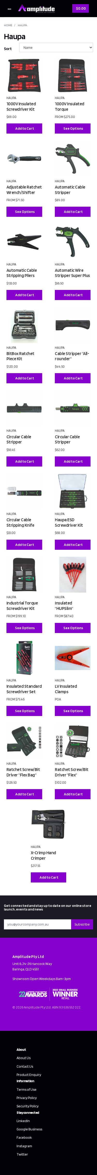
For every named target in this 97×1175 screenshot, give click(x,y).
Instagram (24, 1146)
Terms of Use (26, 1089)
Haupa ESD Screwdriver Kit (69, 522)
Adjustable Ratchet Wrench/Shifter (24, 189)
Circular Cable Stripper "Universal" (67, 442)
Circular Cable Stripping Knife (20, 522)
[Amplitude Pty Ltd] (35, 7)
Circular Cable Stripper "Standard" (18, 442)
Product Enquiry (29, 1075)
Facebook (24, 1137)
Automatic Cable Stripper (70, 189)
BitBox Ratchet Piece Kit (20, 356)
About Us (24, 1058)
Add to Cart (24, 128)
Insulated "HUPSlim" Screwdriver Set (69, 608)
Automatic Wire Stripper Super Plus (72, 273)
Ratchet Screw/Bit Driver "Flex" (71, 772)
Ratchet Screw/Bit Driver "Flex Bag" (23, 772)
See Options (73, 128)
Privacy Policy (27, 1098)
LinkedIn (23, 1121)
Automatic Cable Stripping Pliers (21, 273)
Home (8, 25)
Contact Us (25, 1066)
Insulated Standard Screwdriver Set (24, 689)
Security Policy (28, 1106)
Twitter (22, 1154)
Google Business (29, 1129)
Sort (8, 48)
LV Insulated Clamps (66, 689)
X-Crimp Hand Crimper (43, 855)
